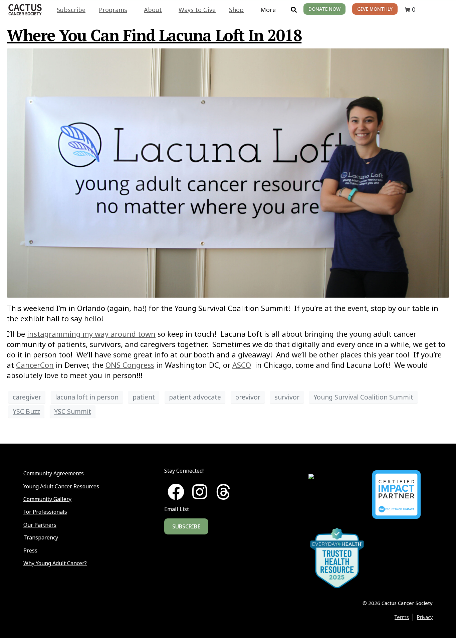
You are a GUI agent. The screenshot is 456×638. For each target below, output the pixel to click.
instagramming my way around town (91, 334)
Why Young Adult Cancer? (55, 563)
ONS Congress (129, 365)
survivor (286, 397)
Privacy (425, 617)
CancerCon (35, 365)
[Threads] (223, 491)
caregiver (27, 397)
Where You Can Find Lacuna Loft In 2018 (154, 35)
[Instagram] (199, 491)
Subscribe (71, 10)
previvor (247, 397)
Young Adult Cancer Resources (61, 486)
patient (144, 397)
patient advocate (195, 397)
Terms (402, 617)
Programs (113, 10)
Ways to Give (197, 10)
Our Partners (39, 524)
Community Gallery (47, 499)
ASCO (241, 365)
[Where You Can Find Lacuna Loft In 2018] (228, 172)
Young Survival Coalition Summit (363, 397)
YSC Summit (72, 411)
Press (30, 550)
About (153, 10)
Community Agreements (53, 473)
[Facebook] (176, 491)
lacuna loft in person (87, 397)
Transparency (40, 537)
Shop (236, 10)
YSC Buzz (26, 411)
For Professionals (45, 511)
